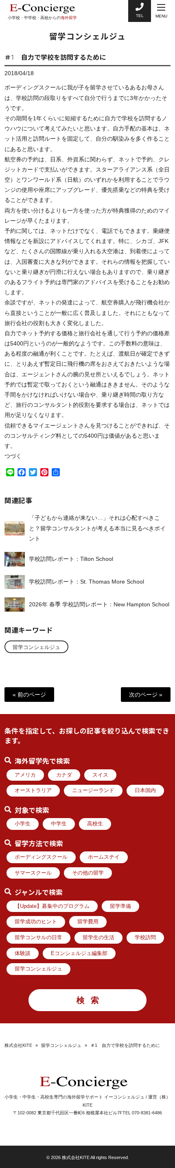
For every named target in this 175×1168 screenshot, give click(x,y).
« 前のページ (29, 694)
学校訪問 (145, 937)
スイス (100, 775)
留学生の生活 (98, 937)
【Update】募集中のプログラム (52, 906)
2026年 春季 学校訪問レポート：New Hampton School (99, 604)
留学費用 (87, 922)
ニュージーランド (93, 790)
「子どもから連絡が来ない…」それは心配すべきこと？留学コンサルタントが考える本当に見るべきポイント (97, 528)
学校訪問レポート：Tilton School (71, 559)
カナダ (64, 775)
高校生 (95, 824)
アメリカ (25, 775)
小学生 (23, 824)
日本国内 (145, 790)
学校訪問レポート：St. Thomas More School (86, 581)
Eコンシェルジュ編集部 (79, 953)
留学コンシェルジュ (36, 647)
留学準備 (120, 906)
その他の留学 (88, 873)
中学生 (59, 824)
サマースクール (33, 873)
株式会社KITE (18, 1045)
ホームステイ (104, 857)
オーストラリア (33, 790)
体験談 (23, 953)
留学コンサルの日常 (38, 937)
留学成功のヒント (36, 922)
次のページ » (145, 694)
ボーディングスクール (41, 857)
